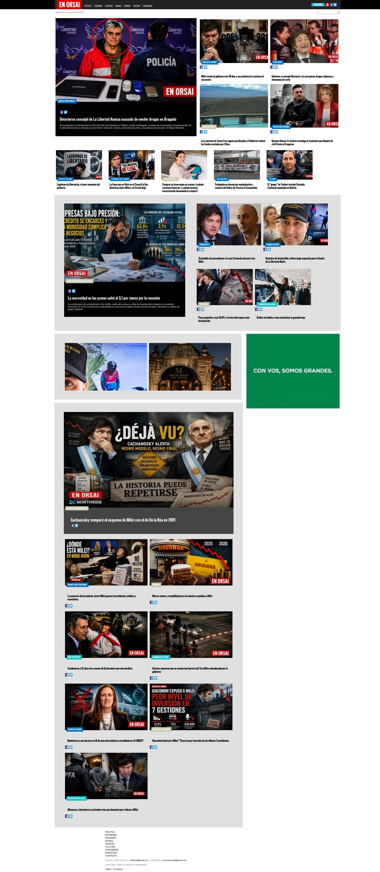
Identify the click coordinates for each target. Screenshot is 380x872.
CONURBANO (147, 6)
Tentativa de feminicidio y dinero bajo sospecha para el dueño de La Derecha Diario (294, 259)
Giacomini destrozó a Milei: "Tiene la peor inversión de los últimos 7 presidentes (190, 740)
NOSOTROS (111, 852)
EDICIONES (318, 4)
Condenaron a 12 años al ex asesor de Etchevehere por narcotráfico (100, 668)
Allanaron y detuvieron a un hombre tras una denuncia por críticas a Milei (103, 809)
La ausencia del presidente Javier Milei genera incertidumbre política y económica (102, 597)
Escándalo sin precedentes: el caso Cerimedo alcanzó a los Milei (227, 259)
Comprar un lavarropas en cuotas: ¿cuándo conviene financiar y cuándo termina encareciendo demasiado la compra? (183, 188)
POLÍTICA (87, 6)
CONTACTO (111, 855)
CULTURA (136, 6)
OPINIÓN (127, 6)
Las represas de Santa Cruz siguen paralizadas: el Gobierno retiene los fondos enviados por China (233, 142)
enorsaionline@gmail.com (174, 860)
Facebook (118, 869)
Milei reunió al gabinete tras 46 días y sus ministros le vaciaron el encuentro (232, 77)
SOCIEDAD (109, 6)
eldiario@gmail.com (139, 860)
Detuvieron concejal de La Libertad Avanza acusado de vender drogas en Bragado (118, 119)
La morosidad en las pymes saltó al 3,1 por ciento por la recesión (114, 298)
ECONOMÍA (98, 6)
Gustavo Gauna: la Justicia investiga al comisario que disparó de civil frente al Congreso (302, 142)
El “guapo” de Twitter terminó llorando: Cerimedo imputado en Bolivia (286, 186)
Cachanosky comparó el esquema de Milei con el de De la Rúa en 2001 (123, 519)
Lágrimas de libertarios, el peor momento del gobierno (78, 186)
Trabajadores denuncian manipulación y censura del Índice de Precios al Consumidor (236, 186)
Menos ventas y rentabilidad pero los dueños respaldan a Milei (182, 596)
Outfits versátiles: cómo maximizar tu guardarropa (281, 317)
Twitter (108, 869)
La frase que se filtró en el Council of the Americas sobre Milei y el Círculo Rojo (129, 186)
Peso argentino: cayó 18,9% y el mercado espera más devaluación (224, 319)
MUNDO (118, 6)
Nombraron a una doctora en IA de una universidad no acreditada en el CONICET (106, 740)
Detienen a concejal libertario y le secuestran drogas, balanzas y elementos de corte (303, 77)
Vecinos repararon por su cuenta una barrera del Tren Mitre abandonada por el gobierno (190, 670)
